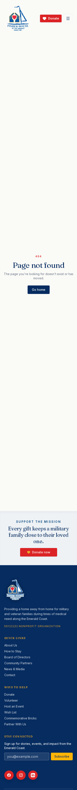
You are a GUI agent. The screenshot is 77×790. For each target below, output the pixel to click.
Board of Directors (17, 657)
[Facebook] (9, 775)
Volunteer (11, 700)
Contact (9, 675)
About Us (10, 645)
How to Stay (12, 651)
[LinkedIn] (33, 775)
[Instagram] (21, 775)
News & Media (14, 669)
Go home (38, 289)
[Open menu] (68, 18)
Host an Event (14, 706)
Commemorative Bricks (20, 718)
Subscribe (61, 756)
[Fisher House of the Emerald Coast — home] (18, 18)
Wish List (10, 712)
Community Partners (18, 663)
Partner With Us (15, 724)
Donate (9, 694)
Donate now (41, 552)
